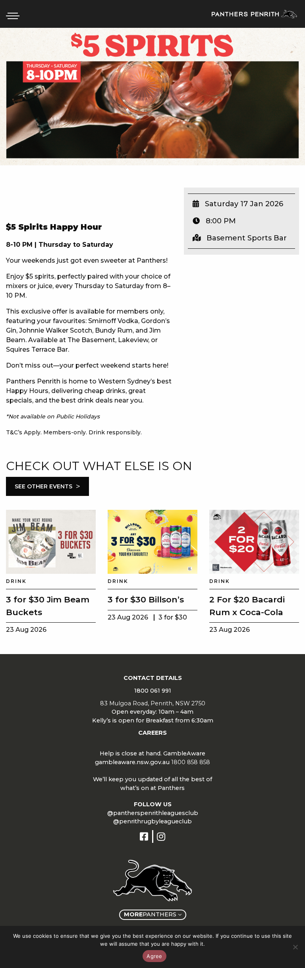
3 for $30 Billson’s (146, 599)
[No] (295, 947)
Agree (154, 956)
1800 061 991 (152, 690)
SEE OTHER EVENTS (47, 486)
